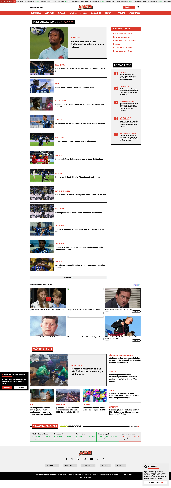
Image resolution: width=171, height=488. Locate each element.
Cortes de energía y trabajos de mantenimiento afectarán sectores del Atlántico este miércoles (129, 123)
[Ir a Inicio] (85, 7)
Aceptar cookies (154, 482)
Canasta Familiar (6, 1)
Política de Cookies (156, 478)
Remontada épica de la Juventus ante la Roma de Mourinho (79, 159)
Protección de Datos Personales (109, 474)
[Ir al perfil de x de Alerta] (72, 459)
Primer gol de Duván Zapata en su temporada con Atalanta (78, 213)
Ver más (134, 426)
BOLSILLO (84, 13)
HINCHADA (73, 13)
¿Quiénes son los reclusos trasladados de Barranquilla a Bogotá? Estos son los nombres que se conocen (125, 360)
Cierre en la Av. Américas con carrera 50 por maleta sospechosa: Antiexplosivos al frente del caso (129, 138)
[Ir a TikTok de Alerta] (98, 459)
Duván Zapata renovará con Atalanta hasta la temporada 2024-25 (80, 70)
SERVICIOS (109, 13)
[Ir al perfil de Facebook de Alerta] (66, 459)
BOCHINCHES (96, 13)
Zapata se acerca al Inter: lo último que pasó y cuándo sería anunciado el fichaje (79, 248)
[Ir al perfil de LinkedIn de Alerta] (78, 459)
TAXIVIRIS (61, 13)
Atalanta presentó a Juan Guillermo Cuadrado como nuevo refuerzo (87, 44)
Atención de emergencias (124, 48)
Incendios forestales (123, 34)
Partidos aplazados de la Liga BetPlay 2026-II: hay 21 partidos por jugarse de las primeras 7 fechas (124, 412)
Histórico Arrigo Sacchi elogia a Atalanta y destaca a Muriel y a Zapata (80, 266)
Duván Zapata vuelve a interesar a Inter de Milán (74, 88)
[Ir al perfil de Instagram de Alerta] (85, 459)
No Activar (20, 387)
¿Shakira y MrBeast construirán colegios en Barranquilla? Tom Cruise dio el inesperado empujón (123, 395)
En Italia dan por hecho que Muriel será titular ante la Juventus (80, 123)
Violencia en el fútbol (123, 51)
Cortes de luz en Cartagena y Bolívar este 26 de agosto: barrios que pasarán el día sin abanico (129, 91)
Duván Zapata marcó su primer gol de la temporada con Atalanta (81, 195)
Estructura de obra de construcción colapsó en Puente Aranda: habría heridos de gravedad (128, 77)
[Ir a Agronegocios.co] (70, 426)
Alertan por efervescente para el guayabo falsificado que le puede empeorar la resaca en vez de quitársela (41, 411)
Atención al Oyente (90, 474)
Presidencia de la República (125, 41)
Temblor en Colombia (123, 37)
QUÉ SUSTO (120, 13)
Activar (7, 387)
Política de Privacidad (74, 474)
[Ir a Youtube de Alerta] (91, 459)
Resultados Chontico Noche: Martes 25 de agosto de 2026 (94, 409)
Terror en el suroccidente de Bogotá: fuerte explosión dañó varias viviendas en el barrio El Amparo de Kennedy (129, 107)
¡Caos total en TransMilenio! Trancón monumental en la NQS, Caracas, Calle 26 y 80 (67, 410)
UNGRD (117, 44)
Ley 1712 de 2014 (85, 477)
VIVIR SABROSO (134, 13)
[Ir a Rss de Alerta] (104, 459)
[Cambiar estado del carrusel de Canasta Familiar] (14, 1)
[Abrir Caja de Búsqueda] (138, 7)
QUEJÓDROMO (36, 13)
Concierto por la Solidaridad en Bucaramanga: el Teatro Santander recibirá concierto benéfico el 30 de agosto (123, 378)
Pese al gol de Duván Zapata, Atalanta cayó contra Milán (77, 177)
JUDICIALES (49, 13)
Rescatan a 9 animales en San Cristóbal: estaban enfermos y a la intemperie (87, 371)
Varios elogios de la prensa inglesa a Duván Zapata (75, 141)
